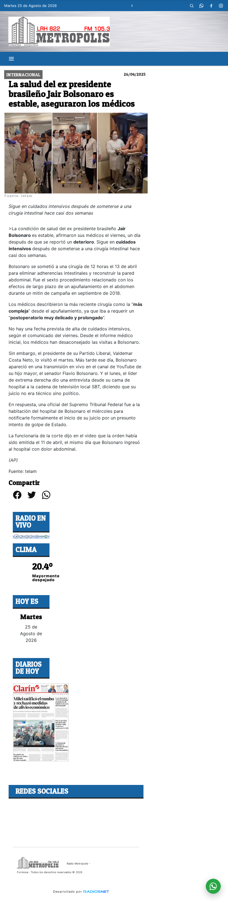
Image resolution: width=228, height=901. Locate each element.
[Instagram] (221, 5)
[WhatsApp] (201, 5)
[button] (192, 5)
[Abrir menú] (11, 58)
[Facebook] (211, 5)
